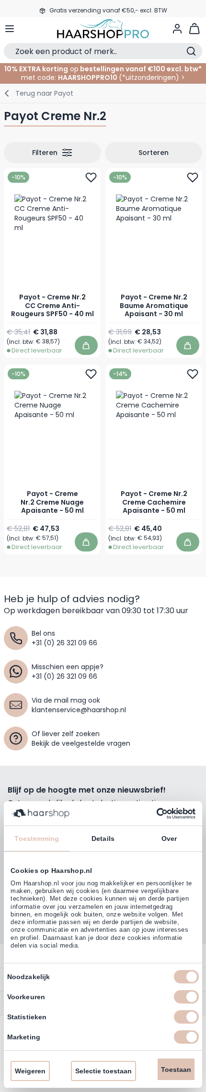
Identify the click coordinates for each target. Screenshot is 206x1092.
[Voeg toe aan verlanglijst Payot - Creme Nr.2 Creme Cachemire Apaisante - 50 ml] (192, 374)
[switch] (186, 997)
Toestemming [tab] (36, 838)
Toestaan (176, 1069)
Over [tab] (169, 838)
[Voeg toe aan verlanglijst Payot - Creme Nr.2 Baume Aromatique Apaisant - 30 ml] (192, 177)
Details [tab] (103, 838)
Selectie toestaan (103, 1071)
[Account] (177, 28)
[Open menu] (9, 28)
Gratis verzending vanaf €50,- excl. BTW (108, 8)
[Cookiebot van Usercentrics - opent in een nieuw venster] (153, 813)
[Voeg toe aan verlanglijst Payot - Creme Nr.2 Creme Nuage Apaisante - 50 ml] (91, 374)
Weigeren (30, 1071)
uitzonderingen (151, 77)
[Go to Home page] (103, 28)
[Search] (191, 51)
